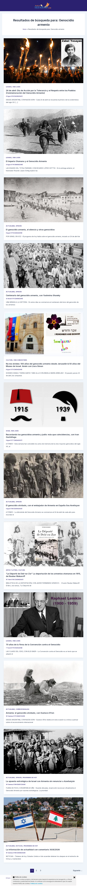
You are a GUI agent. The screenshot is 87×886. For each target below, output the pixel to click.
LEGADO (9, 87)
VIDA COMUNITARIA (20, 360)
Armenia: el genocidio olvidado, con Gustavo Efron (30, 713)
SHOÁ (8, 431)
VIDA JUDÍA (16, 87)
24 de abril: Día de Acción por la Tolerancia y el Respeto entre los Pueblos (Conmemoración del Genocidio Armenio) (41, 91)
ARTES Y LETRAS (11, 570)
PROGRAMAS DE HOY (30, 777)
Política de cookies (36, 883)
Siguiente (77, 871)
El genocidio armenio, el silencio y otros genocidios (30, 229)
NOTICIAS (19, 846)
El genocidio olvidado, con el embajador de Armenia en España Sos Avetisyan (43, 505)
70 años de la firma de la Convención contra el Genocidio (33, 644)
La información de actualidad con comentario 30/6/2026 (33, 849)
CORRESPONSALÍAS (22, 709)
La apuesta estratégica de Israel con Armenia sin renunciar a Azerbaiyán (40, 781)
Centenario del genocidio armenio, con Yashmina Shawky (33, 295)
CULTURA (9, 360)
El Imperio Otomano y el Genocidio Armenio (26, 161)
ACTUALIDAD (10, 226)
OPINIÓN (19, 226)
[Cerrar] (74, 877)
